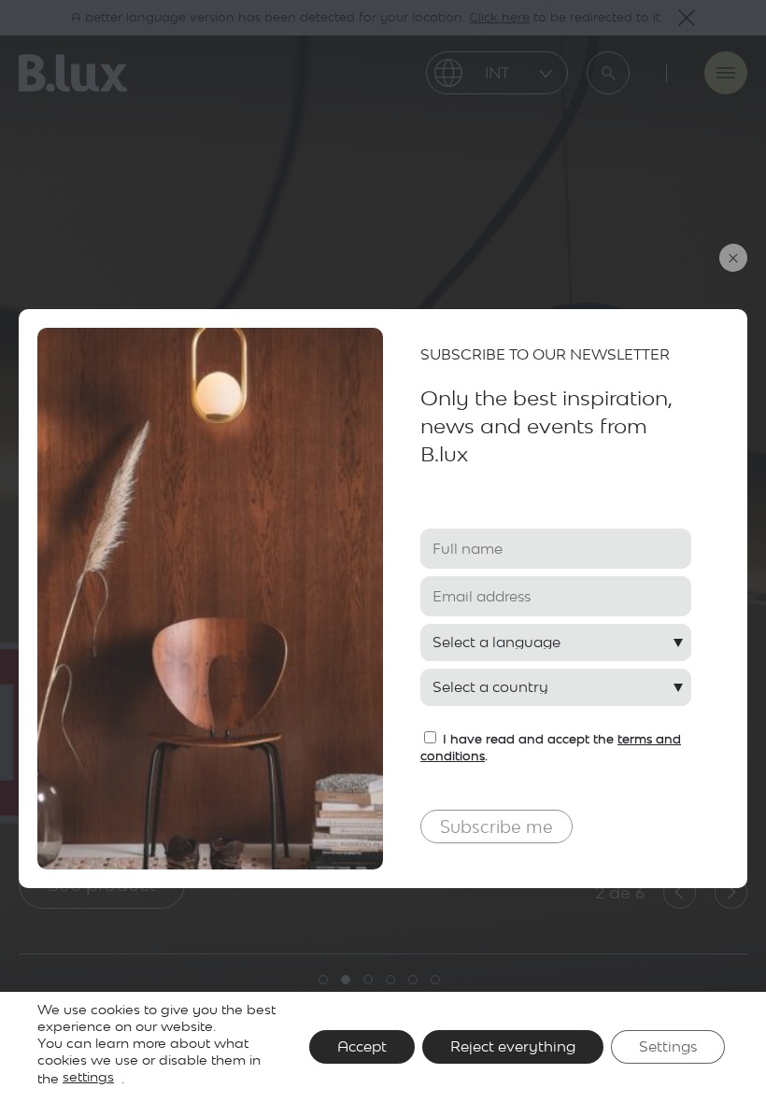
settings (88, 1076)
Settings (668, 1046)
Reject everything (512, 1046)
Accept (362, 1046)
